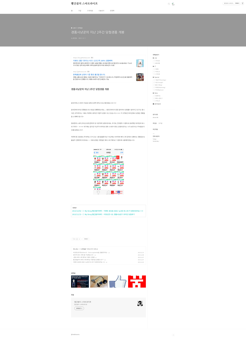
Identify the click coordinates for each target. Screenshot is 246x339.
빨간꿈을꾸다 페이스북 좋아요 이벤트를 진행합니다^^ (88, 260)
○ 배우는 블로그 (158, 98)
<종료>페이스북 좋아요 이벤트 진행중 (84, 257)
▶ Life (76, 249)
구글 (79, 10)
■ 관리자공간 (157, 104)
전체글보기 (156, 55)
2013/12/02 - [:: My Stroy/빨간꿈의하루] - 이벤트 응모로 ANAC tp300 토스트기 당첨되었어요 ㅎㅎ (107, 211)
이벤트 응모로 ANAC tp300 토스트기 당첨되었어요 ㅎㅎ (89, 262)
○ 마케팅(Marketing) (159, 87)
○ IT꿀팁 (156, 69)
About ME (155, 117)
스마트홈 (90, 10)
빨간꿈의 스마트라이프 (84, 3)
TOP (173, 335)
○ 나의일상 (82, 249)
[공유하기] (77, 239)
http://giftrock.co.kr (79, 71)
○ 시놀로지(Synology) (160, 80)
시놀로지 (101, 10)
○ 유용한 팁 (157, 96)
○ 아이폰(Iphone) (158, 90)
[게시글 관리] (79, 239)
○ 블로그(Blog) (158, 85)
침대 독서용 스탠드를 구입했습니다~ (83, 255)
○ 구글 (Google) (158, 82)
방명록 (112, 10)
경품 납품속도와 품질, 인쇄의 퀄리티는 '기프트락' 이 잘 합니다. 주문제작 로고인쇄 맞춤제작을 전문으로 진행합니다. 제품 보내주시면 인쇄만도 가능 (102, 78)
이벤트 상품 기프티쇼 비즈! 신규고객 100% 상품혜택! (93, 60)
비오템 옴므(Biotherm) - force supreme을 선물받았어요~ (90, 252)
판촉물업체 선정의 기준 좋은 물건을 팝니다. (89, 74)
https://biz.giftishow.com (81, 58)
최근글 (155, 123)
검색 (168, 3)
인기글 (160, 123)
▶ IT (154, 66)
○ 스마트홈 (157, 74)
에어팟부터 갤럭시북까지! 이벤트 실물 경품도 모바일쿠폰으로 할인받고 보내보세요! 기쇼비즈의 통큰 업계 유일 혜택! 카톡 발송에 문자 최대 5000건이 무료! (102, 64)
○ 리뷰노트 (157, 71)
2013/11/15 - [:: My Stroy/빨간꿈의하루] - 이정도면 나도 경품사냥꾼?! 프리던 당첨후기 (103, 214)
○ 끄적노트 (157, 101)
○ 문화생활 (157, 63)
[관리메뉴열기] (242, 3)
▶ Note (155, 93)
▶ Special (156, 77)
